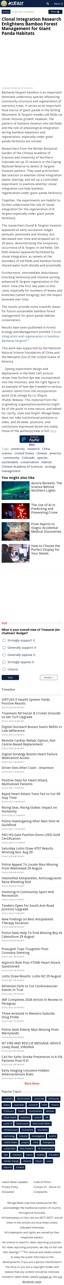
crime (35, 1142)
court (49, 1161)
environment (35, 1111)
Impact (39, 1161)
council (37, 1117)
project (25, 1142)
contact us (45, 1277)
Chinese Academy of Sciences (22, 466)
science (7, 453)
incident (20, 1167)
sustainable (10, 462)
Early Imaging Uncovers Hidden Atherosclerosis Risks (25, 1072)
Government (23, 1098)
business (25, 1117)
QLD (6, 1154)
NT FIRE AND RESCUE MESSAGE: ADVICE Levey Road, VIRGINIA (31, 1045)
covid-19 (8, 1123)
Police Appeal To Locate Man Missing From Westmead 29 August (30, 866)
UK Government (46, 1148)
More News (32, 1083)
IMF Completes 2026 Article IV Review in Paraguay (32, 1002)
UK (47, 1117)
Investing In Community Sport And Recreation (28, 894)
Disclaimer (8, 1192)
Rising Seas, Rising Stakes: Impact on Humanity (29, 809)
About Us (54, 1187)
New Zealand (26, 1148)
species (42, 458)
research (33, 449)
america (55, 453)
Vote (10, 677)
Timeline (8, 689)
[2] (23, 1251)
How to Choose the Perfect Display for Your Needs (45, 550)
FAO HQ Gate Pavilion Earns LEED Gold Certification (31, 837)
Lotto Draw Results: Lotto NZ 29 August (31, 976)
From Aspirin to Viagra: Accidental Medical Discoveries (46, 528)
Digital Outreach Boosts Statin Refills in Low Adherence (32, 729)
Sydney (40, 1154)
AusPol (52, 1136)
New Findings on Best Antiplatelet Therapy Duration (27, 921)
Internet (8, 1167)
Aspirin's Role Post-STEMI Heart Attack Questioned (31, 964)
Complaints (40, 1192)
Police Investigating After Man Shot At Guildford (31, 823)
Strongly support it (21, 640)
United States (24, 453)
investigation (38, 1136)
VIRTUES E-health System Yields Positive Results (26, 701)
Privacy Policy (10, 1187)
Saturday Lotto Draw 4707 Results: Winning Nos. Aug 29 (28, 850)
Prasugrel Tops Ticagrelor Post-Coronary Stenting (25, 951)
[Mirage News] (12, 3)
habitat (46, 462)
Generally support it (22, 647)
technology (9, 1136)
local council (22, 1123)
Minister (50, 1111)
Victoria (55, 1104)
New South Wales (41, 1123)
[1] (20, 1251)
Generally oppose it (21, 655)
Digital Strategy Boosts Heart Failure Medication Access (29, 756)
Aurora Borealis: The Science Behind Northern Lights (46, 487)
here (53, 431)
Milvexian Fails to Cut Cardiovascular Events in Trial (30, 988)
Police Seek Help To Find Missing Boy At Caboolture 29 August (32, 935)
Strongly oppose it (21, 662)
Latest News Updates (15, 1182)
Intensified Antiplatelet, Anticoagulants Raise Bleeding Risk (31, 880)
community (11, 458)
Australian (19, 1104)
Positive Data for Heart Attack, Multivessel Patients (25, 782)
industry (23, 1136)
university (18, 449)
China (46, 449)
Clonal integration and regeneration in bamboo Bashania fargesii (31, 336)
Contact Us (40, 1187)
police (7, 1104)
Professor (9, 1111)
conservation (30, 462)
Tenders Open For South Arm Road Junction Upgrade (28, 907)
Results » (48, 677)
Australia (8, 1098)
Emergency (48, 1142)
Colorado (28, 458)
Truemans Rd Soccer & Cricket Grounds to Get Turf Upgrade (31, 715)
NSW (44, 1104)
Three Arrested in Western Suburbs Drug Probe (28, 1015)
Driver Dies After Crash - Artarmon (28, 768)
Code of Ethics (42, 1182)
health (21, 1111)
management (11, 471)
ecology (50, 466)
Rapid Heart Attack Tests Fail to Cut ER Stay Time (31, 796)
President (54, 1154)
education (43, 1129)
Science (6, 11)
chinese (41, 453)
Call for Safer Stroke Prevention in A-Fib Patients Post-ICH (32, 1059)
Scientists (17, 1154)
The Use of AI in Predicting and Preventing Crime (44, 509)
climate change (11, 1161)
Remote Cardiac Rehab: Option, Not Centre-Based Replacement (28, 742)
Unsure (13, 669)
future (29, 1154)
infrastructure (11, 1129)
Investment (27, 1129)
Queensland (10, 1117)
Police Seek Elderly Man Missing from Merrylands (30, 1031)
